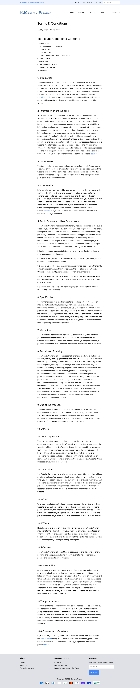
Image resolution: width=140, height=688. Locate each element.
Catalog (81, 12)
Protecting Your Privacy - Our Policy (66, 668)
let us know (95, 154)
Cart (99, 2)
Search (92, 12)
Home (71, 12)
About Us (103, 12)
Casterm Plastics (77, 679)
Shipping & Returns (60, 665)
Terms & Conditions (27, 668)
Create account (87, 2)
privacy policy (46, 97)
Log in (77, 2)
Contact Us (115, 12)
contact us (47, 211)
